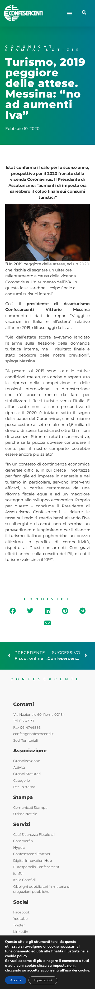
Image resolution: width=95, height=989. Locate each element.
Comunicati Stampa (32, 48)
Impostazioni (43, 980)
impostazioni (64, 965)
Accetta (15, 980)
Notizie (64, 50)
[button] (69, 13)
